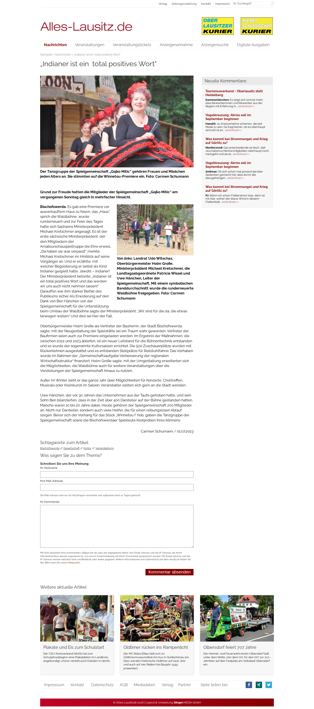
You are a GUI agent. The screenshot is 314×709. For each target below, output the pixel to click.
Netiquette (74, 562)
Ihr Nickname (48, 468)
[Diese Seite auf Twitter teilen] (269, 685)
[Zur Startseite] (117, 24)
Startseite (46, 54)
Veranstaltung (104, 448)
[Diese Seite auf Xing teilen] (259, 685)
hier (42, 562)
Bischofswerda (49, 448)
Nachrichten (63, 54)
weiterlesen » (246, 106)
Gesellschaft (71, 448)
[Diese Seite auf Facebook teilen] (249, 685)
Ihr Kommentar (50, 501)
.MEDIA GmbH (187, 702)
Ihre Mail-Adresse (51, 480)
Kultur (87, 448)
